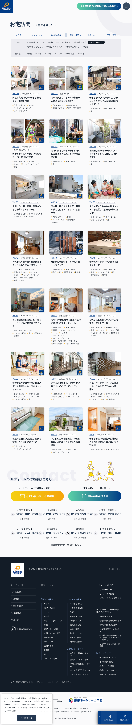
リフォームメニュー (50, 585)
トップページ (17, 585)
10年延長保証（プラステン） (110, 630)
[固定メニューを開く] (99, 717)
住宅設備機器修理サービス (110, 621)
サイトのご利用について (20, 682)
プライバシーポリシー (46, 682)
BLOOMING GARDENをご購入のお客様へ (108, 610)
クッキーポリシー (42, 707)
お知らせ (15, 619)
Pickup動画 (16, 613)
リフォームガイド (104, 585)
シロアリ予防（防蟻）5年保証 (110, 645)
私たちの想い (17, 592)
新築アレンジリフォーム (80, 660)
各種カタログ (17, 606)
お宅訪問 (15, 599)
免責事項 (65, 682)
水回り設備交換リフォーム (80, 665)
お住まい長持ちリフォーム (80, 654)
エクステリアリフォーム (80, 670)
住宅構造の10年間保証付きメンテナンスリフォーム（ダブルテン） (110, 637)
